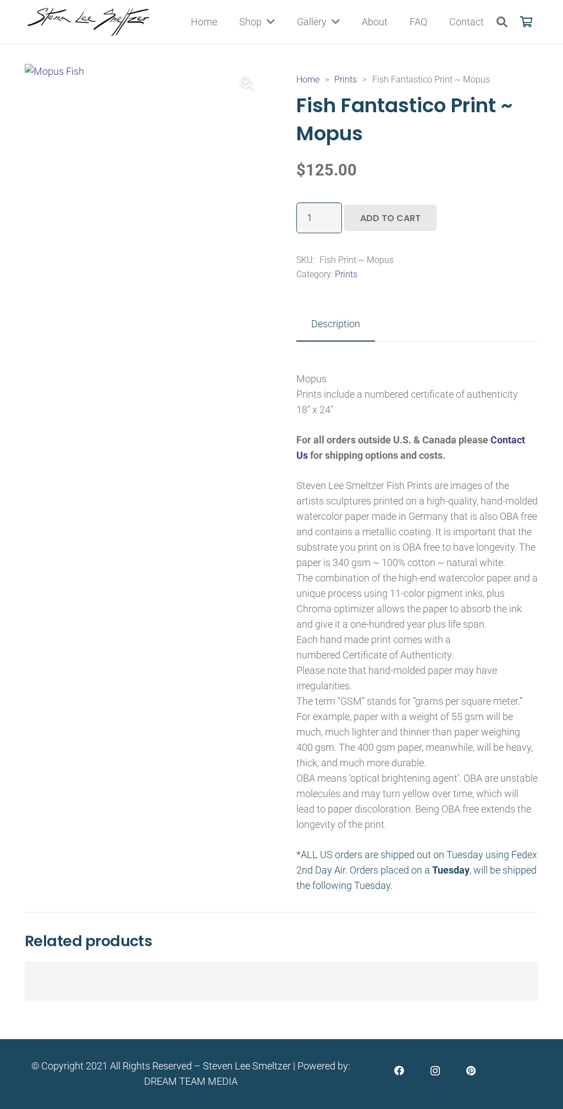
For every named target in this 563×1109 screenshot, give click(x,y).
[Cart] (526, 22)
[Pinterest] (471, 1070)
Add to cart (390, 218)
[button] (502, 22)
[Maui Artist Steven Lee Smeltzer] (89, 22)
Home (307, 79)
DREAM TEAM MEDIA (191, 1081)
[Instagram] (435, 1070)
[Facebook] (399, 1070)
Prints (345, 79)
